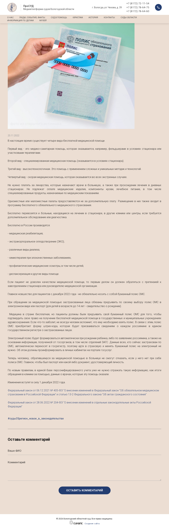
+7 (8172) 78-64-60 (137, 11)
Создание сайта (92, 524)
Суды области (129, 17)
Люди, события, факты (32, 17)
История (93, 17)
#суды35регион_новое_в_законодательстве (36, 418)
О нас (10, 17)
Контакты (109, 17)
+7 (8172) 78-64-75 (137, 7)
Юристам (78, 17)
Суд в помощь (59, 17)
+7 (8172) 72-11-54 (137, 3)
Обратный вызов (158, 7)
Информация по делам (20, 20)
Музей (43, 20)
